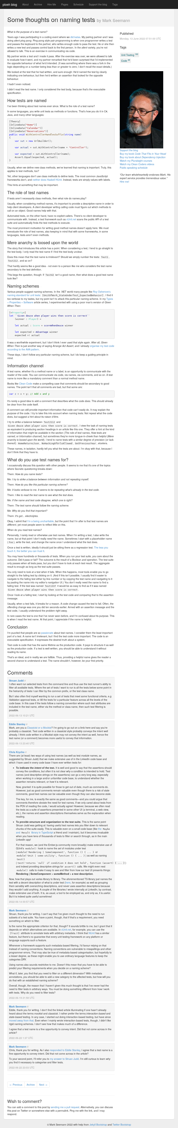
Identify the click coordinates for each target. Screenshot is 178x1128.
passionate (47, 632)
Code (125, 60)
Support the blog (98, 4)
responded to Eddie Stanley (65, 1050)
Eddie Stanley (17, 724)
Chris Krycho (17, 752)
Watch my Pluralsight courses (136, 160)
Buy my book (143, 153)
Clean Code (25, 383)
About (25, 4)
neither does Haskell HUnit (47, 179)
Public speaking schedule (134, 167)
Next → (43, 1084)
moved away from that (21, 1020)
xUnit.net (71, 219)
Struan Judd (16, 680)
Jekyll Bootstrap (98, 1124)
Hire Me (51, 4)
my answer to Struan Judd (64, 1059)
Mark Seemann (17, 910)
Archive (38, 4)
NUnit (92, 933)
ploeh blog (10, 4)
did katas (75, 37)
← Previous (16, 1084)
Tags (115, 4)
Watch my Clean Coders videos (137, 164)
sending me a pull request (65, 1107)
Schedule (78, 4)
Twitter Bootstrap (121, 1124)
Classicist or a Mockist (39, 727)
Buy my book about (142, 157)
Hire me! (124, 181)
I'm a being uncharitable (40, 521)
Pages (64, 4)
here (68, 882)
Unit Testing (129, 55)
